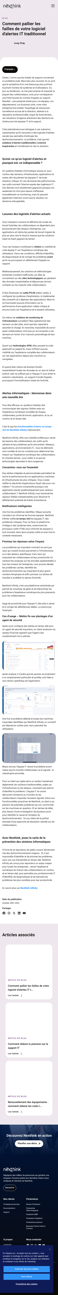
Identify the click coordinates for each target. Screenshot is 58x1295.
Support (6, 1212)
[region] (26, 1269)
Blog (5, 18)
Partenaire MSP (32, 1214)
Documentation (9, 1208)
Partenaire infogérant (34, 1218)
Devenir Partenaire (33, 1204)
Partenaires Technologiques (32, 1209)
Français (9, 69)
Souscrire (9, 1187)
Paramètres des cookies (26, 1284)
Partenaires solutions (34, 1222)
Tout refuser (26, 1276)
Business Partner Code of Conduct (35, 1227)
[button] (29, 655)
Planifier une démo (27, 1143)
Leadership (7, 1245)
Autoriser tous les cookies (26, 1269)
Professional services (11, 1204)
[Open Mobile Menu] (53, 6)
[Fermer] (50, 1249)
